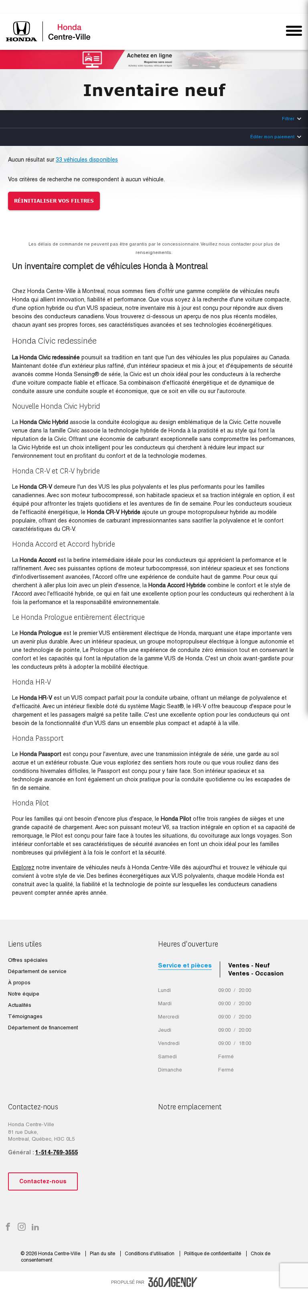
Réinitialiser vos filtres (54, 201)
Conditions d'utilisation (150, 1253)
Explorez (23, 867)
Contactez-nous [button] (43, 1181)
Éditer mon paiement (272, 136)
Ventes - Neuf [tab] (249, 965)
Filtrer (288, 118)
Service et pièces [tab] (185, 965)
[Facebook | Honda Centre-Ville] (8, 1227)
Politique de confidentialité (213, 1253)
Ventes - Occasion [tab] (256, 973)
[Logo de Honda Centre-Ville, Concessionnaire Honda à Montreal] (49, 31)
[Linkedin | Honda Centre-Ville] (35, 1227)
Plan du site (103, 1253)
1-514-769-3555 (56, 1152)
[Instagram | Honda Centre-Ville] (22, 1227)
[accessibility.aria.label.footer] (172, 1282)
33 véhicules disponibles (87, 159)
